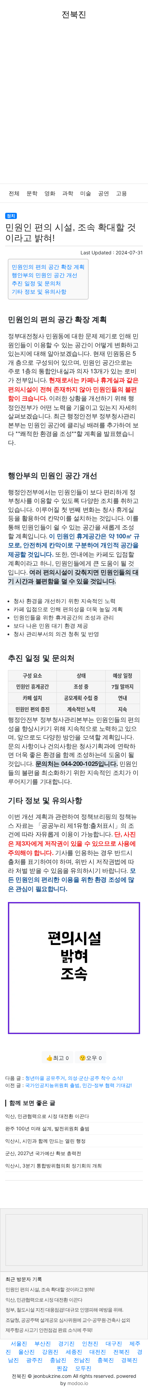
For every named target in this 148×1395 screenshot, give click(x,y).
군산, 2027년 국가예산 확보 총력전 (43, 1153)
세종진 (74, 1351)
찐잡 (62, 1368)
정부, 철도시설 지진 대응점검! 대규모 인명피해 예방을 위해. (64, 1309)
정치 (11, 215)
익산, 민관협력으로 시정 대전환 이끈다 (47, 1116)
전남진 (82, 1359)
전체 (14, 193)
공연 (103, 193)
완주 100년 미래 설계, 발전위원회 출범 (47, 1128)
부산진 (42, 1343)
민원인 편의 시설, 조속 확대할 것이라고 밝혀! (50, 1289)
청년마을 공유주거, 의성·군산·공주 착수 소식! (74, 1078)
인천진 (90, 1343)
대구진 (114, 1343)
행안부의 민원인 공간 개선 (44, 275)
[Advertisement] (74, 106)
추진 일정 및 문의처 (36, 283)
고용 (121, 193)
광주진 (34, 1359)
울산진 (26, 1351)
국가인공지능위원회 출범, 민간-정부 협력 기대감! (78, 1085)
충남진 (58, 1359)
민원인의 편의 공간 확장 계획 (48, 266)
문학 (32, 193)
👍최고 (57, 1057)
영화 (49, 193)
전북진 (121, 1351)
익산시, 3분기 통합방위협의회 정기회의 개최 (53, 1165)
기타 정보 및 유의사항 (39, 291)
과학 (67, 193)
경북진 (129, 1359)
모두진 (83, 1368)
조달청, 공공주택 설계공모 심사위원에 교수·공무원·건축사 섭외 (68, 1320)
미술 (85, 193)
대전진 (97, 1351)
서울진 (19, 1343)
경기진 (66, 1343)
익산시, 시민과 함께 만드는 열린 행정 (45, 1141)
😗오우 (90, 1057)
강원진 (50, 1351)
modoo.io (77, 1383)
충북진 (105, 1359)
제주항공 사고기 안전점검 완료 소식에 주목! (49, 1330)
